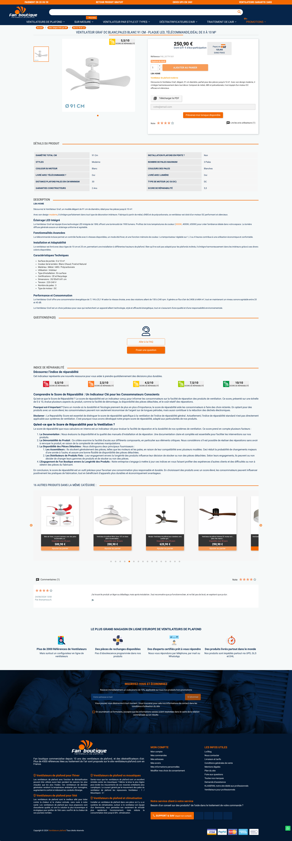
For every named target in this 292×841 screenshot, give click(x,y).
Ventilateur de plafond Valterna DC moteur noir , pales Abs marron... (165, 537)
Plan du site (210, 770)
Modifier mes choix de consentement (168, 770)
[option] (46, 54)
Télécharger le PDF (166, 98)
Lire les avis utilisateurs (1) (242, 123)
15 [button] (175, 561)
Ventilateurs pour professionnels (220, 789)
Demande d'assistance (215, 782)
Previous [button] (31, 525)
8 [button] (143, 561)
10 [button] (152, 561)
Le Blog (208, 751)
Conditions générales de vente (219, 763)
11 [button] (156, 561)
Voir (68, 530)
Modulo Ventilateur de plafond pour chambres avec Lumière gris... (112, 537)
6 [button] (134, 561)
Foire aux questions (214, 774)
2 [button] (115, 561)
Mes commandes (159, 755)
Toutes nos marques (214, 778)
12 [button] (161, 561)
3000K (179, 224)
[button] (45, 21)
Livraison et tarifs (213, 759)
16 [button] (179, 561)
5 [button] (129, 561)
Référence (155, 56)
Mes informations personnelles (165, 767)
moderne (53, 214)
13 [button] (166, 561)
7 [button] (138, 561)
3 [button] (120, 561)
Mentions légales (212, 767)
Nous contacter (212, 755)
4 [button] (124, 561)
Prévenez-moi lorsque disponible (203, 115)
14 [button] (170, 561)
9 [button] (147, 561)
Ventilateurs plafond (57, 830)
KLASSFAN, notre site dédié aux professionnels (226, 786)
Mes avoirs (156, 763)
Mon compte (156, 751)
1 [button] (98, 115)
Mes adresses (157, 759)
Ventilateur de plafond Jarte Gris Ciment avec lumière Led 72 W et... (217, 537)
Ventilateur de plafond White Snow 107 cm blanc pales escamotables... (60, 537)
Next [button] (260, 525)
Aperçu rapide (57, 530)
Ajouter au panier (185, 67)
